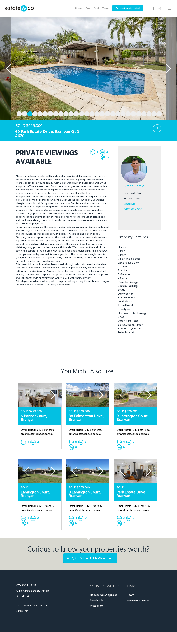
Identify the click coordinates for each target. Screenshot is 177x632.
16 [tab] (96, 113)
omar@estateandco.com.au (37, 434)
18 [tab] (106, 113)
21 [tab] (122, 113)
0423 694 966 (133, 209)
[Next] (168, 68)
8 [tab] (55, 113)
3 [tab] (29, 113)
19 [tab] (112, 113)
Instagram (96, 605)
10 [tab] (65, 113)
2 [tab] (23, 113)
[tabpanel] (88, 68)
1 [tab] (18, 113)
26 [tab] (148, 113)
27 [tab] (153, 113)
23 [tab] (132, 113)
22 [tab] (127, 113)
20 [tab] (117, 113)
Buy (88, 8)
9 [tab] (60, 113)
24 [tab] (137, 113)
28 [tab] (158, 113)
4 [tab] (34, 113)
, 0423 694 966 (37, 429)
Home (78, 8)
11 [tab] (70, 113)
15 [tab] (91, 113)
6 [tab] (44, 113)
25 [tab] (143, 113)
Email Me (130, 204)
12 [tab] (75, 113)
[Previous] (8, 68)
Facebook (96, 600)
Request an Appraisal (127, 8)
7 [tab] (49, 113)
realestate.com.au (138, 600)
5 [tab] (39, 113)
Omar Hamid (134, 186)
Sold (96, 8)
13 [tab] (80, 113)
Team (105, 8)
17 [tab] (101, 113)
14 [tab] (86, 113)
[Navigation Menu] (170, 8)
